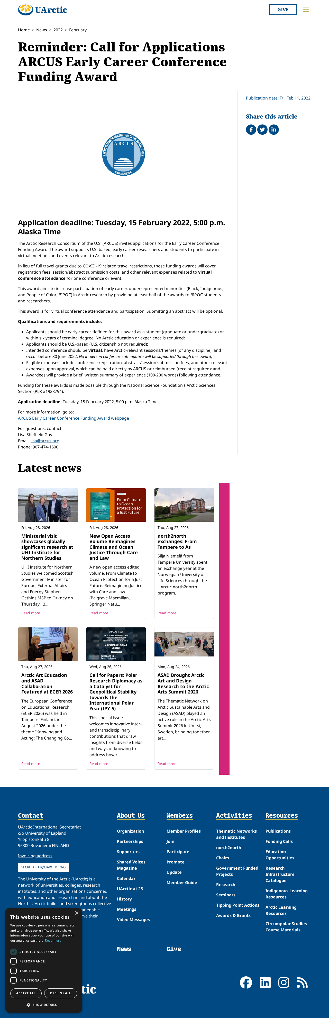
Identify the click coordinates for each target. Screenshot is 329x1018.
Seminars (225, 895)
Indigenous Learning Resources (287, 894)
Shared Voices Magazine (131, 865)
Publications (278, 831)
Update (174, 872)
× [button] (76, 913)
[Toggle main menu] (306, 9)
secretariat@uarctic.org (43, 867)
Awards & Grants (233, 915)
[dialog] (43, 960)
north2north (228, 847)
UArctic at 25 (130, 888)
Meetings (126, 909)
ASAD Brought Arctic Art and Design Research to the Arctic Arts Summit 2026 (183, 683)
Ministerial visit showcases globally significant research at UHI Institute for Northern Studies (47, 547)
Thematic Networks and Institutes (236, 834)
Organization (130, 831)
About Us (131, 816)
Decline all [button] (60, 993)
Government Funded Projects (237, 871)
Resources (282, 816)
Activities (234, 816)
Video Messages (133, 919)
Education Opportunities (280, 855)
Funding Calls (279, 841)
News (41, 30)
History (124, 899)
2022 (58, 30)
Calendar (126, 878)
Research (225, 884)
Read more (30, 612)
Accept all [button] (25, 993)
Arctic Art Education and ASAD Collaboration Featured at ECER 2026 (47, 683)
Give (283, 9)
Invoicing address (35, 856)
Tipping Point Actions (237, 905)
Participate (178, 851)
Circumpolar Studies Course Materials (286, 927)
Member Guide (182, 882)
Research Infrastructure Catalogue (280, 874)
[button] (43, 1005)
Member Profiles (184, 831)
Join (170, 841)
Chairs (222, 858)
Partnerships (130, 841)
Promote (176, 862)
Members (180, 816)
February (78, 30)
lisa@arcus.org (45, 441)
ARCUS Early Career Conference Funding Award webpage (73, 418)
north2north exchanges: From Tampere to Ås (177, 541)
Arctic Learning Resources (281, 910)
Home (24, 30)
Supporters (128, 851)
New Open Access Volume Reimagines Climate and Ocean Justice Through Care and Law (113, 547)
